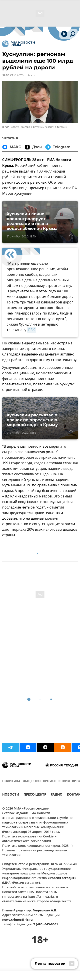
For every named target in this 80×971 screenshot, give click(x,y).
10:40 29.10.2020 (13, 75)
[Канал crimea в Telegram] (10, 747)
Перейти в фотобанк (56, 127)
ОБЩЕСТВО (32, 781)
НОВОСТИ (10, 795)
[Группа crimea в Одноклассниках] (62, 747)
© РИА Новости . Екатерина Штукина (22, 127)
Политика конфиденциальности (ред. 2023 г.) (37, 846)
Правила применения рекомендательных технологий (35, 853)
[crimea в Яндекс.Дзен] (45, 747)
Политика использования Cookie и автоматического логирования (29, 839)
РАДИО (56, 795)
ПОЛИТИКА (11, 781)
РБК (31, 330)
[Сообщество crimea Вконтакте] (28, 747)
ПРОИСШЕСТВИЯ (56, 781)
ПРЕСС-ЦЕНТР (35, 795)
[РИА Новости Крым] (18, 44)
